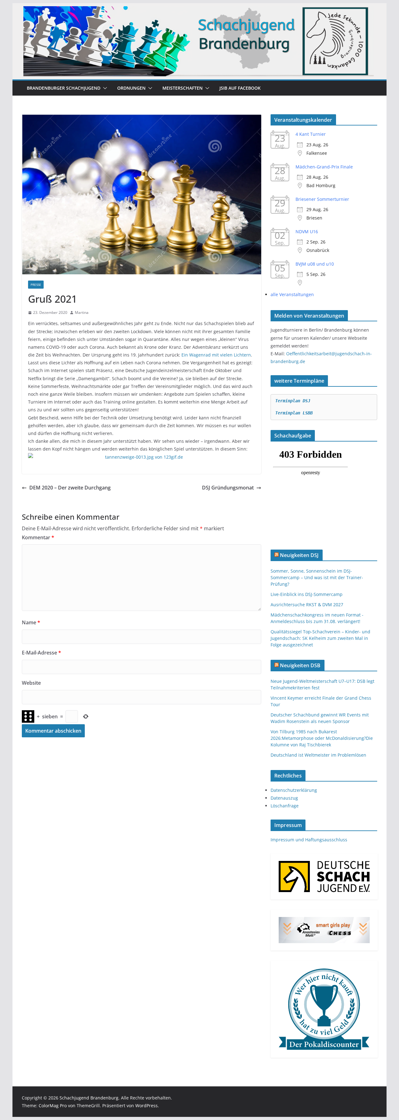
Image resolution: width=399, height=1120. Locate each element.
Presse (36, 284)
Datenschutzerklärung (294, 790)
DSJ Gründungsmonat (228, 487)
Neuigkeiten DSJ (299, 555)
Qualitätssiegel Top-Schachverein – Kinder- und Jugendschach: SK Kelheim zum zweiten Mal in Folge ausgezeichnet (320, 638)
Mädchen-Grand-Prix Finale (324, 167)
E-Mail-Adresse (41, 652)
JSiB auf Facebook (240, 88)
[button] (103, 88)
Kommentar (38, 537)
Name (31, 622)
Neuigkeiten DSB (300, 665)
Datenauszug (284, 798)
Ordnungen (131, 88)
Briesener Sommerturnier (322, 199)
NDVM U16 (307, 231)
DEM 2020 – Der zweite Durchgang (70, 487)
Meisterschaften (182, 88)
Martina (82, 312)
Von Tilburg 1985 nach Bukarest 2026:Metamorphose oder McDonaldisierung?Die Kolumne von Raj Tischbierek (322, 738)
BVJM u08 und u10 (315, 264)
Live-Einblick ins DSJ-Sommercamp (307, 594)
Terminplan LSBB (294, 412)
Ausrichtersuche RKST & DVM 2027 (307, 604)
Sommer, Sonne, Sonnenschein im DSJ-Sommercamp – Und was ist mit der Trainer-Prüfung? (317, 577)
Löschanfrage (285, 806)
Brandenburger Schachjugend (63, 88)
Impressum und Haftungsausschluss (309, 840)
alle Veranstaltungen (292, 294)
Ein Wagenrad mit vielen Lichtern (216, 355)
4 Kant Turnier (311, 134)
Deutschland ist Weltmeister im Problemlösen (318, 755)
